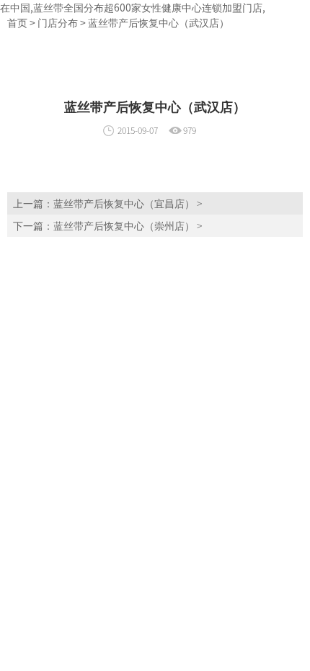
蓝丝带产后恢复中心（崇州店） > (127, 225)
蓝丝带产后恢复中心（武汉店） (158, 22)
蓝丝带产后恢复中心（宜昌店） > (127, 203)
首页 (17, 22)
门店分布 (57, 22)
